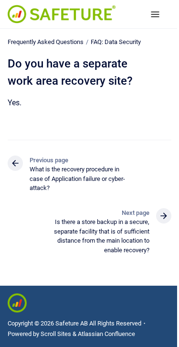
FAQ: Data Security (116, 41)
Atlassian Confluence (106, 333)
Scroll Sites (56, 333)
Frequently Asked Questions (46, 41)
